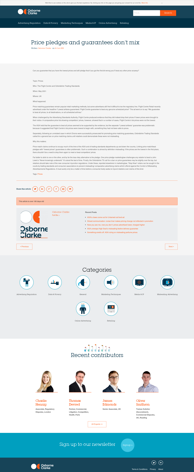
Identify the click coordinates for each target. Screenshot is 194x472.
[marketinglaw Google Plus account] (49, 189)
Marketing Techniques (72, 23)
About (160, 469)
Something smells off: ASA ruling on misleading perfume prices (112, 232)
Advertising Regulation (29, 23)
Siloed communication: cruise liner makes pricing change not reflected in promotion (120, 221)
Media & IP (91, 23)
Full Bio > (56, 215)
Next (171, 247)
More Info (145, 3)
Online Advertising (108, 23)
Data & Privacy (50, 23)
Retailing (124, 23)
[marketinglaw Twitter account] (35, 189)
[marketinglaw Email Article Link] (63, 189)
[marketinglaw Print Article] (70, 189)
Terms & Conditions (139, 469)
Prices (40, 174)
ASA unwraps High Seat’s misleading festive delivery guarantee (112, 228)
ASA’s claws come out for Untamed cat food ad (105, 217)
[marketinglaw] (29, 11)
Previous (24, 247)
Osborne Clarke (45, 48)
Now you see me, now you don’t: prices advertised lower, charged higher (116, 224)
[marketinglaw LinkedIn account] (42, 189)
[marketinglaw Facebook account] (56, 189)
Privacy (153, 469)
